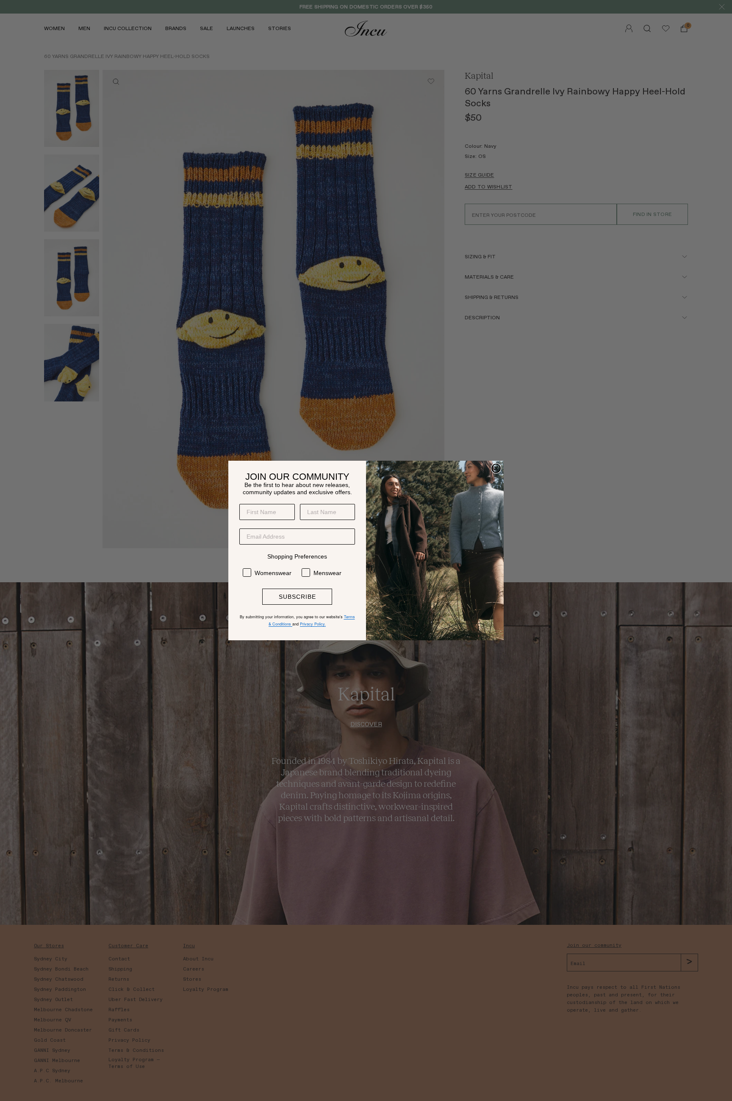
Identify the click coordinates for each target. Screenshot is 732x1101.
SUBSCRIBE (297, 596)
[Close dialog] (496, 468)
